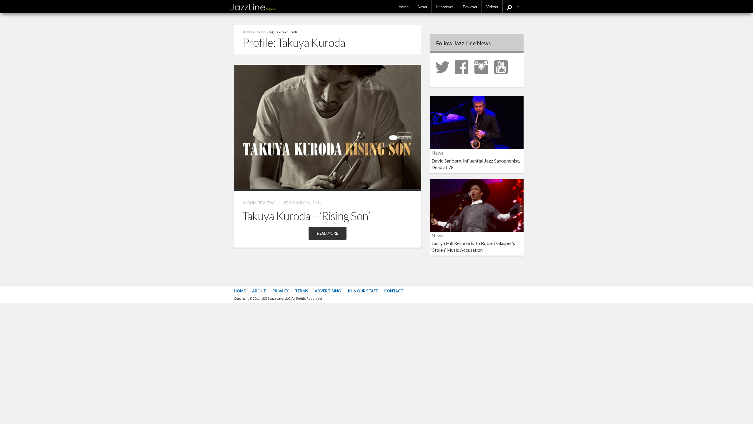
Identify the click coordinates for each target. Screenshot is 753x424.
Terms (301, 291)
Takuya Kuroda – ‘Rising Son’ (306, 216)
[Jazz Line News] (252, 6)
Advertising (328, 291)
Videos (492, 6)
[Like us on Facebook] (464, 66)
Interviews (445, 6)
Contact (393, 291)
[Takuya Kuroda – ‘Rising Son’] (327, 126)
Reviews (470, 6)
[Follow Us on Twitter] (444, 66)
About (259, 291)
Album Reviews (259, 202)
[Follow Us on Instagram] (483, 66)
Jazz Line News (254, 32)
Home (404, 6)
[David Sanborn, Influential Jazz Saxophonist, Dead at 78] (477, 122)
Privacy (280, 291)
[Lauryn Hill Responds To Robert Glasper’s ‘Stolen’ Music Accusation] (477, 204)
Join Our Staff (362, 291)
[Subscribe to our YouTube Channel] (503, 66)
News (422, 6)
